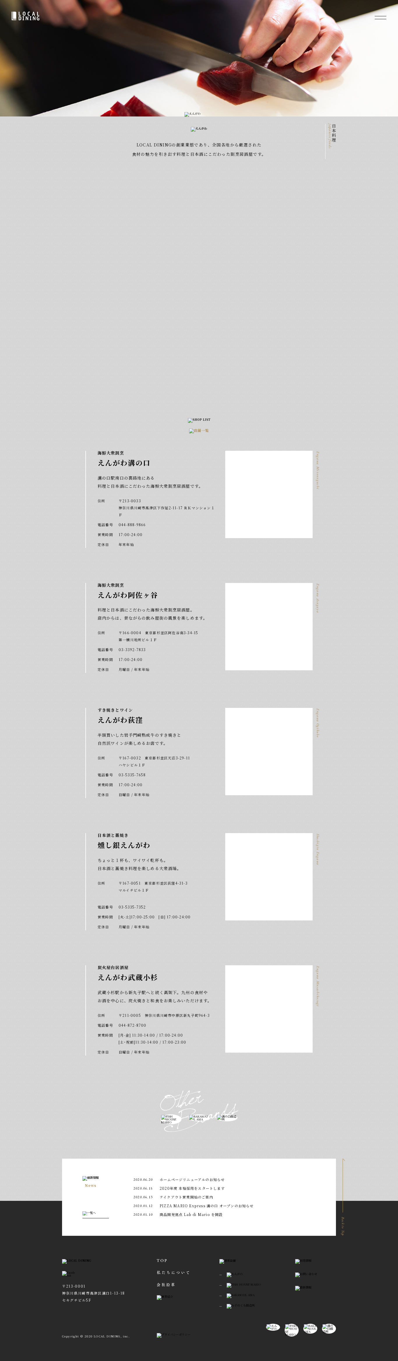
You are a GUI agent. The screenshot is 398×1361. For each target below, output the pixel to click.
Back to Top (343, 1226)
